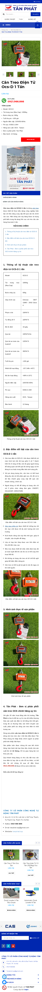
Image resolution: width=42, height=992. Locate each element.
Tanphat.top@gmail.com (14, 971)
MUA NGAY (31, 139)
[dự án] (21, 168)
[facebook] (3, 946)
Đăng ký (32, 19)
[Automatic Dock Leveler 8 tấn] (31, 893)
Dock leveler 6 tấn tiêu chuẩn (11, 901)
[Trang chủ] (21, 7)
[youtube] (13, 946)
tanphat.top (18, 831)
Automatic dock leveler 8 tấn (30, 901)
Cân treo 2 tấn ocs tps (11, 864)
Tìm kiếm (35, 14)
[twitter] (8, 946)
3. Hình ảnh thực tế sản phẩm (15, 245)
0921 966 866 (10, 967)
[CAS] (10, 926)
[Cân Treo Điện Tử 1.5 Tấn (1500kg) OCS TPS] (31, 854)
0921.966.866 (16, 101)
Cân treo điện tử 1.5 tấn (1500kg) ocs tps (30, 865)
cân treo (35, 208)
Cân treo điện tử (11, 526)
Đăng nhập (10, 19)
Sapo (26, 990)
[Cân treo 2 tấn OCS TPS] (11, 854)
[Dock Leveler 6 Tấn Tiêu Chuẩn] (11, 893)
